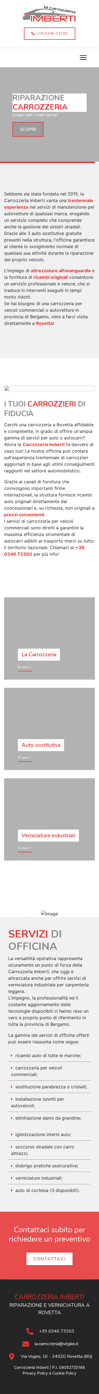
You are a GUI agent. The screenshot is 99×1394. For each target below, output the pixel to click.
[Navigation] (83, 57)
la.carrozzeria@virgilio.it (56, 1344)
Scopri (24, 667)
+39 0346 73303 (51, 33)
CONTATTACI (49, 1259)
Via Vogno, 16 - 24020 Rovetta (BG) (56, 1356)
